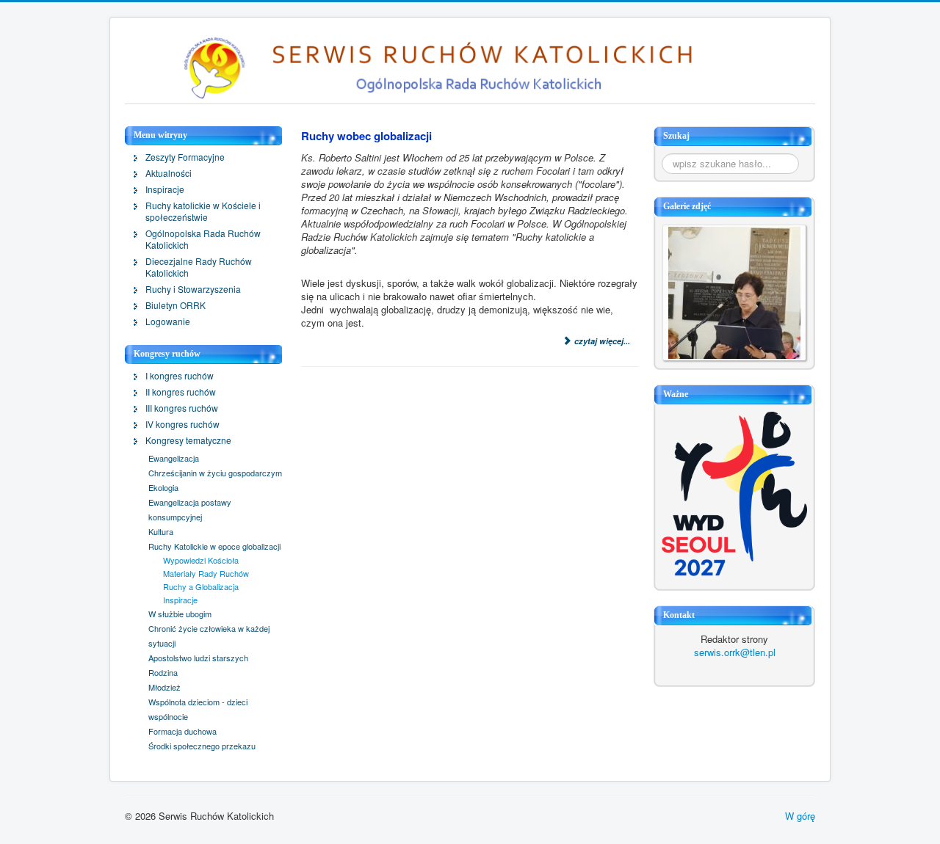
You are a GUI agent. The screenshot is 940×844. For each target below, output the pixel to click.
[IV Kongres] (734, 291)
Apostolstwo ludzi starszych (198, 657)
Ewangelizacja (173, 458)
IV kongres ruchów (182, 424)
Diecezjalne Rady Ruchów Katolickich (198, 267)
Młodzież (164, 687)
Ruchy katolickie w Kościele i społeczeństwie (203, 211)
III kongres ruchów (181, 408)
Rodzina (163, 672)
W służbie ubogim (180, 613)
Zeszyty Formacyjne (185, 157)
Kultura (160, 531)
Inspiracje (164, 189)
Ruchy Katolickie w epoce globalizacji (214, 546)
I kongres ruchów (179, 376)
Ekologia (163, 487)
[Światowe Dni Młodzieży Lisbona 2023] (734, 493)
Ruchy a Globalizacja (201, 586)
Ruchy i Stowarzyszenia (193, 289)
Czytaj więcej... (601, 340)
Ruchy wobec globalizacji (366, 136)
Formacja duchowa (182, 731)
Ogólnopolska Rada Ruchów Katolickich (203, 239)
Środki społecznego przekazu (202, 746)
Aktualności (168, 173)
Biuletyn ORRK (175, 305)
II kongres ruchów (180, 392)
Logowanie (167, 321)
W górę (800, 816)
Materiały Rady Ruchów (206, 573)
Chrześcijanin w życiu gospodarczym (215, 473)
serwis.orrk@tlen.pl (735, 652)
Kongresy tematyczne (188, 440)
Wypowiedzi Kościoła (201, 560)
